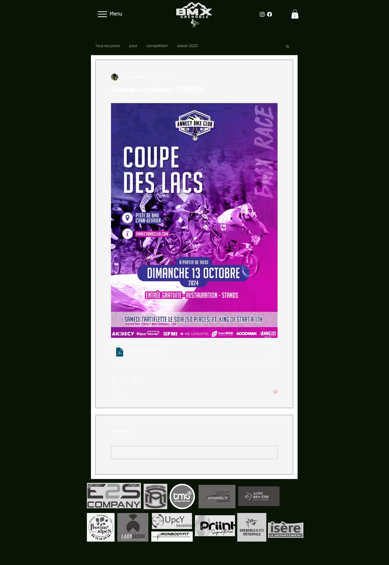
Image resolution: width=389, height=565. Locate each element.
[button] (295, 14)
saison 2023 (187, 45)
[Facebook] (269, 14)
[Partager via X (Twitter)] (124, 378)
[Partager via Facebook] (113, 378)
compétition (157, 45)
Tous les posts (107, 45)
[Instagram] (262, 14)
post (133, 45)
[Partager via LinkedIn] (135, 378)
